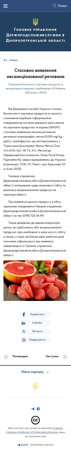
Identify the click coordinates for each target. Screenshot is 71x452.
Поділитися (37, 314)
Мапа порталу (33, 372)
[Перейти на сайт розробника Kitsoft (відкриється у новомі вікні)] (23, 445)
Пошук (62, 6)
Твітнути (37, 331)
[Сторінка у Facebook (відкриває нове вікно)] (38, 409)
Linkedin (37, 322)
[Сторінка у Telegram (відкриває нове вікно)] (33, 409)
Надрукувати (37, 339)
